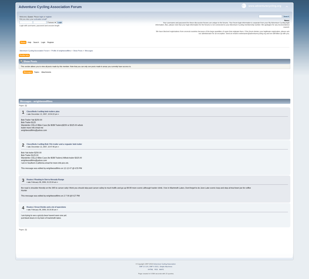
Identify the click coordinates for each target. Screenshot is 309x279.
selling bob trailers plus (49, 111)
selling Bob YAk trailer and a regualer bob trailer (60, 144)
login (41, 17)
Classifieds (32, 111)
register (49, 17)
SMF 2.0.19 (143, 266)
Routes (30, 179)
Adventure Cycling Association (164, 264)
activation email (40, 19)
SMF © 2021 (154, 266)
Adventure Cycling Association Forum (50, 7)
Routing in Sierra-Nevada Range (49, 179)
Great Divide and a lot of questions (50, 207)
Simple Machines (166, 266)
